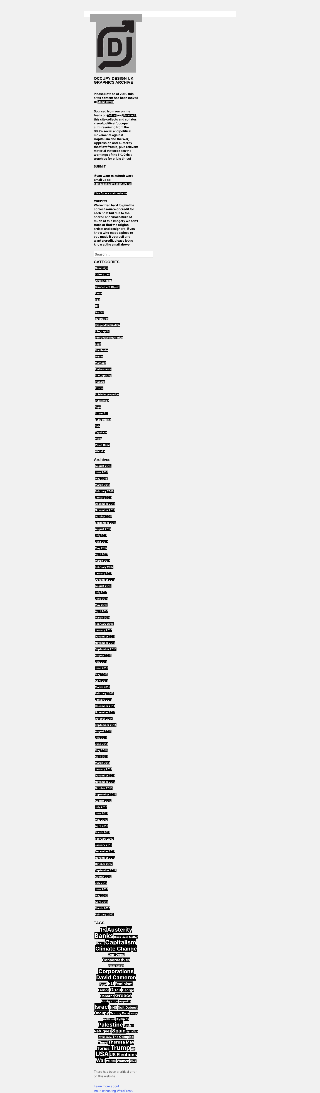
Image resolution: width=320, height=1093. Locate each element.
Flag (97, 299)
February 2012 (104, 914)
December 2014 (105, 706)
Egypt (103, 984)
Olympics (122, 1019)
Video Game (102, 445)
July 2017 (101, 535)
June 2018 (101, 472)
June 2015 (101, 668)
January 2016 (103, 630)
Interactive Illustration (109, 337)
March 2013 (102, 832)
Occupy (101, 1012)
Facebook (129, 115)
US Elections (123, 1054)
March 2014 (102, 762)
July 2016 (101, 592)
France (103, 990)
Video (98, 438)
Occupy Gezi (119, 1013)
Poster (99, 388)
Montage (100, 362)
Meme (99, 356)
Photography (103, 375)
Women (123, 1061)
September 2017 (105, 522)
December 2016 (105, 579)
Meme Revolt (106, 101)
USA (102, 1054)
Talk (97, 426)
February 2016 (104, 623)
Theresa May (121, 1042)
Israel (101, 1006)
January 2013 (103, 845)
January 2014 (103, 769)
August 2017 (103, 529)
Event (98, 293)
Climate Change (116, 948)
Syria (129, 1031)
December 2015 (105, 636)
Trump (120, 1047)
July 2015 (101, 661)
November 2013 (105, 781)
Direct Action (103, 280)
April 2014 (101, 756)
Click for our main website (110, 193)
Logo (98, 344)
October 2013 (104, 788)
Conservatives (116, 959)
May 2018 (101, 478)
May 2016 (101, 605)
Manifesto (101, 350)
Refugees (102, 1031)
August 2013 (103, 800)
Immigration (109, 1001)
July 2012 (101, 883)
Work (133, 1061)
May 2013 (101, 819)
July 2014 (101, 737)
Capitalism (120, 942)
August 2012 (103, 876)
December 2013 (105, 775)
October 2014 (104, 718)
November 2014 (105, 712)
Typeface (101, 432)
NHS (113, 1007)
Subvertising (103, 419)
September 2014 (105, 725)
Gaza (115, 989)
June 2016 (101, 598)
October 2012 (104, 864)
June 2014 (101, 744)
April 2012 (101, 901)
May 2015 (101, 674)
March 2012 (102, 908)
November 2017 (105, 510)
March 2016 (102, 617)
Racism (129, 1025)
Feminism (124, 983)
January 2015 (103, 699)
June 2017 (101, 541)
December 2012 (105, 851)
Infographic (102, 331)
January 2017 (103, 573)
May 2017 (101, 548)
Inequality (125, 1001)
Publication (102, 400)
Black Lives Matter (126, 937)
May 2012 (101, 895)
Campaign (101, 268)
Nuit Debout (128, 1007)
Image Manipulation (107, 325)
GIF (97, 306)
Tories (103, 1048)
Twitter (111, 115)
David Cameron (116, 977)
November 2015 (105, 642)
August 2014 (103, 731)
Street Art (101, 413)
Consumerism (116, 965)
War (100, 1060)
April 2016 (101, 611)
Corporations (116, 971)
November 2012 (105, 857)
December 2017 (105, 503)
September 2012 (105, 870)
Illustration (101, 318)
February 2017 (104, 567)
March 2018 (102, 484)
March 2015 (102, 687)
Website (100, 451)
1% (103, 930)
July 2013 (101, 807)
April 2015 (101, 680)
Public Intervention (107, 394)
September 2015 (105, 649)
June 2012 (101, 889)
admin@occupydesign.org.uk (112, 183)
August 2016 (103, 586)
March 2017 (102, 560)
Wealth (111, 1061)
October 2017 (103, 516)
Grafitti (99, 312)
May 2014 (101, 750)
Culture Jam (102, 274)
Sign (98, 407)
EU (111, 983)
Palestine (110, 1024)
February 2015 (104, 693)
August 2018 (103, 466)
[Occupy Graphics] (116, 46)
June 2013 (101, 813)
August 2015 (103, 655)
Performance (103, 369)
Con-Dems (116, 954)
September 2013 (105, 794)
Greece (123, 995)
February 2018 (104, 491)
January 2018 (103, 497)
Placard (100, 381)
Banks (103, 935)
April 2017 (101, 554)
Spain (119, 1031)
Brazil (100, 943)
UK (133, 1049)
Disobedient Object (107, 287)
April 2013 (101, 826)
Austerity (119, 929)
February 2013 (104, 838)
